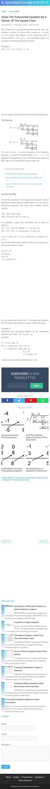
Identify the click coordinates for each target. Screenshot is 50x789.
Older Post (43, 541)
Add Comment (34, 25)
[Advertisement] (25, 85)
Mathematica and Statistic (26, 2)
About (8, 777)
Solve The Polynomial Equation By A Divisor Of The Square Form (36, 437)
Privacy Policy (27, 777)
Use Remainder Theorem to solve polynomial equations (24, 185)
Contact (16, 777)
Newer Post (6, 541)
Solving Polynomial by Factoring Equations (22, 174)
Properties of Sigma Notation (26, 622)
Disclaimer (39, 777)
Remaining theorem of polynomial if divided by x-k (24, 179)
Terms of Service (25, 780)
